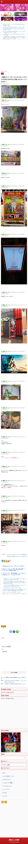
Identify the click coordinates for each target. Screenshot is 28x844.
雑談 (3, 637)
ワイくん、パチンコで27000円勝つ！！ (11, 592)
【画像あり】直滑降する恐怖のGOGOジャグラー (15, 683)
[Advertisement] (14, 55)
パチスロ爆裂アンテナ (8, 776)
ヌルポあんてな (6, 779)
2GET (3, 773)
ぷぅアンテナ (5, 789)
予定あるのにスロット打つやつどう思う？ (11, 587)
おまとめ (4, 796)
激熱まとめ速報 (14, 840)
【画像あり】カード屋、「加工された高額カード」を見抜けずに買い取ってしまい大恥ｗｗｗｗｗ (14, 579)
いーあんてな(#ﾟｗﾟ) (8, 782)
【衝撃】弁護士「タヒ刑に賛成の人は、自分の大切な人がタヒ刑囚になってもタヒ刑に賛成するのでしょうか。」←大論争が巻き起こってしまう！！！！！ (14, 37)
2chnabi (4, 792)
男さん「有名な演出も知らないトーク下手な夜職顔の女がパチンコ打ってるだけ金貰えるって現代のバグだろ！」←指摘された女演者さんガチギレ (14, 582)
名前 (2, 649)
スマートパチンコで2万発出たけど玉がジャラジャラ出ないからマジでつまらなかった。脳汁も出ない (14, 586)
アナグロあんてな (7, 786)
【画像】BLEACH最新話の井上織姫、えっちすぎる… (13, 27)
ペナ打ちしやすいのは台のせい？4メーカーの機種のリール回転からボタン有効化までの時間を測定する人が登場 (14, 590)
